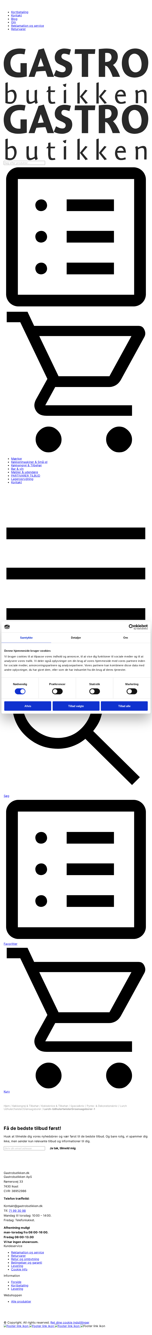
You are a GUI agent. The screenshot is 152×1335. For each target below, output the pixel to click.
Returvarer (18, 29)
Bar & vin (17, 469)
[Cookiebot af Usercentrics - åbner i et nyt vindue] (131, 627)
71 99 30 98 (17, 1211)
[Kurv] (76, 452)
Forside (16, 1282)
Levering (17, 1266)
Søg (6, 796)
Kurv (7, 1091)
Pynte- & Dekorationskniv (102, 1105)
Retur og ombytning (25, 1259)
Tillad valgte (76, 706)
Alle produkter (21, 1301)
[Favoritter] (76, 308)
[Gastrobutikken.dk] (76, 103)
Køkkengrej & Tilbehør (26, 465)
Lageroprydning (22, 479)
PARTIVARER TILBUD (25, 475)
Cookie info (19, 1269)
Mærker (16, 458)
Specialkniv (77, 1105)
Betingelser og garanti (26, 1262)
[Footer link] (16, 1326)
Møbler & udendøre (24, 472)
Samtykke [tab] (26, 637)
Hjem (7, 1105)
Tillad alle (124, 706)
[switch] (57, 691)
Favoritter (10, 944)
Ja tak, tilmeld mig (63, 1148)
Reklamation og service (27, 25)
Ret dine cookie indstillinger (69, 1322)
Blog (14, 19)
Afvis (27, 706)
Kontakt (16, 15)
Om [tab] (125, 637)
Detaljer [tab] (76, 637)
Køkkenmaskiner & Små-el (29, 462)
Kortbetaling (19, 12)
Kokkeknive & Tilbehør (54, 1105)
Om (13, 22)
